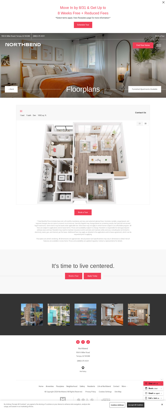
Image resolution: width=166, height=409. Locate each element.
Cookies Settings (105, 392)
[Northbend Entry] (85, 315)
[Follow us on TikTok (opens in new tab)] (88, 342)
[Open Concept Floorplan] (139, 315)
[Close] (162, 404)
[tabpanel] (83, 162)
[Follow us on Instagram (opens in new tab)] (78, 342)
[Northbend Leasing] (32, 315)
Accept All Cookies (135, 405)
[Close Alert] (163, 3)
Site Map (118, 392)
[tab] (140, 124)
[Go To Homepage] (23, 45)
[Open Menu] (158, 45)
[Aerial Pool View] (59, 315)
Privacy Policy (90, 392)
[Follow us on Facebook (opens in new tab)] (83, 342)
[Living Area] (112, 315)
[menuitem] (41, 386)
